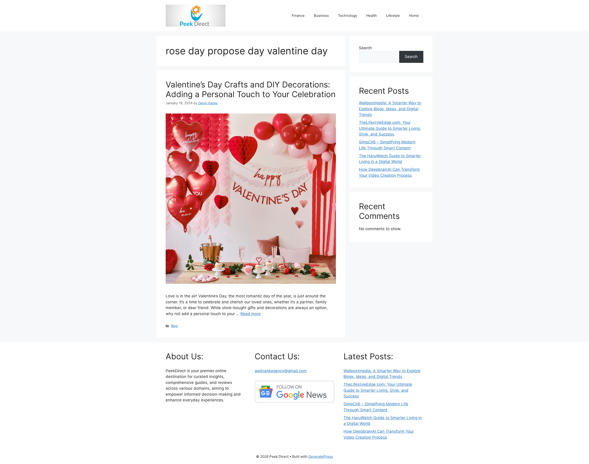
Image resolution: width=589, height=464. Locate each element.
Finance (298, 15)
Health (371, 15)
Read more (250, 313)
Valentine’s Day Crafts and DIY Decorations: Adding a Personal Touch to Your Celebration (250, 89)
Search (365, 48)
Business (321, 15)
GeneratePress (320, 456)
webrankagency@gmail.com (281, 370)
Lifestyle (393, 15)
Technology (347, 15)
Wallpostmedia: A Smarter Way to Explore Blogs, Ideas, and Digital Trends (390, 109)
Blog (174, 326)
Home (414, 15)
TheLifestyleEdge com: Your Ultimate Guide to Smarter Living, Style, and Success (390, 128)
